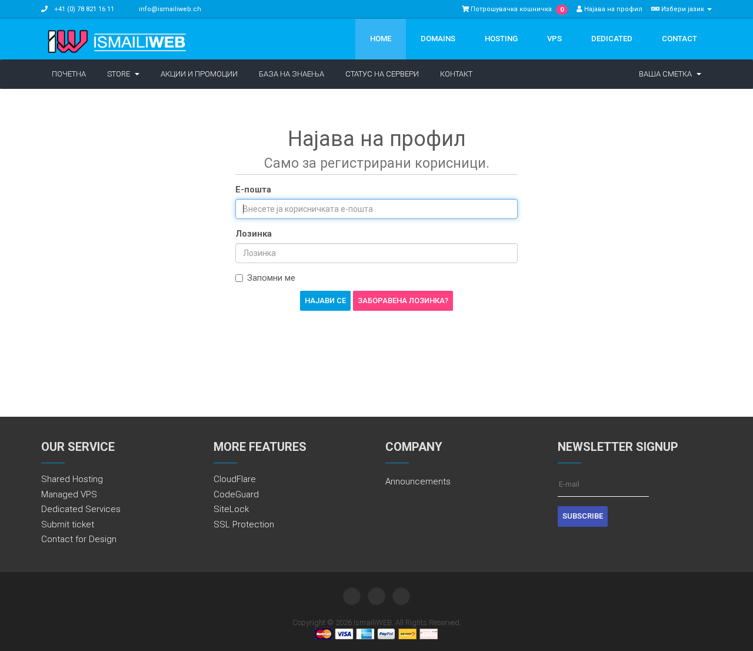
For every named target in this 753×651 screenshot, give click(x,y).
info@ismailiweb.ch (170, 9)
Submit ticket (67, 524)
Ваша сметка (667, 73)
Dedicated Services (81, 509)
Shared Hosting (72, 479)
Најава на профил (612, 9)
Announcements (418, 481)
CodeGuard (236, 494)
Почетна (69, 73)
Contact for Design (78, 539)
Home (380, 38)
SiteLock (231, 509)
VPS (554, 38)
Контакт (456, 73)
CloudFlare (235, 479)
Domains (438, 38)
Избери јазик (682, 9)
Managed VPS (69, 494)
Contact (679, 38)
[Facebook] (376, 596)
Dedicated (611, 38)
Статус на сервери (382, 73)
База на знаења (291, 73)
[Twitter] (351, 596)
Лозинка (253, 233)
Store (120, 73)
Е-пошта (253, 189)
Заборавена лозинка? (403, 300)
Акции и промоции (199, 73)
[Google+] (401, 596)
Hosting (501, 38)
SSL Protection (244, 524)
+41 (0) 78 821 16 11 (83, 9)
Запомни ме (271, 278)
